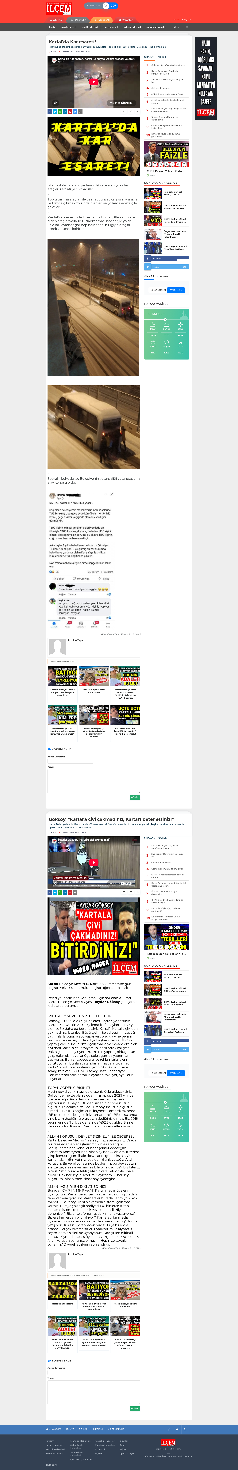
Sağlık (123, 1449)
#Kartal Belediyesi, (64, 661)
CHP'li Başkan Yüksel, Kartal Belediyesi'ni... (175, 220)
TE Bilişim (51, 1465)
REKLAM (83, 1429)
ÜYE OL (176, 20)
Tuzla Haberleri (110, 27)
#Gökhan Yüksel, (92, 1275)
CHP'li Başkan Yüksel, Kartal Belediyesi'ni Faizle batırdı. (166, 171)
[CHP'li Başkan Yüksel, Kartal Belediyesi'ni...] (153, 220)
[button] (94, 5)
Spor (122, 1445)
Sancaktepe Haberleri (76, 1453)
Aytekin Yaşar (127, 1453)
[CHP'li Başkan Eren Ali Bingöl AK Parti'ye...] (153, 248)
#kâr (74, 661)
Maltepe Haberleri (132, 27)
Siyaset (99, 1453)
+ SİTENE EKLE (116, 1429)
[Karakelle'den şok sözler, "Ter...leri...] (153, 193)
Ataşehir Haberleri (105, 1441)
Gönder (135, 797)
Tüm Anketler (164, 277)
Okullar (124, 1441)
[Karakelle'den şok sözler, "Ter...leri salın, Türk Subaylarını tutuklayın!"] (166, 939)
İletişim (52, 27)
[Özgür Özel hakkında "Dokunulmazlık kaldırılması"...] (153, 234)
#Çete (101, 1275)
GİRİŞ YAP (186, 20)
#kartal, (54, 661)
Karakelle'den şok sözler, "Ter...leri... (173, 193)
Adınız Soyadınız (56, 757)
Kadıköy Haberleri (105, 1445)
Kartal (152, 175)
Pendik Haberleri (90, 27)
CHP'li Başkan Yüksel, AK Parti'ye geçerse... (175, 207)
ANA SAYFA (56, 20)
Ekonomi (100, 1449)
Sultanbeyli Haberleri (156, 27)
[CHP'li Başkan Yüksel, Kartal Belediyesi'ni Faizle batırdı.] (166, 156)
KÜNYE (70, 1429)
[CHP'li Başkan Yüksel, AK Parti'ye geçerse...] (153, 207)
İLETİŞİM (98, 1429)
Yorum (51, 767)
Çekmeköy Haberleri (81, 1459)
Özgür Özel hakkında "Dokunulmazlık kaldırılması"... (175, 234)
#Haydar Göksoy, (78, 1275)
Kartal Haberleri (68, 27)
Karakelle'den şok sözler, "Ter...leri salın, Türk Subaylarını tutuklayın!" (166, 953)
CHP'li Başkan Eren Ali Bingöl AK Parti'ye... (175, 247)
